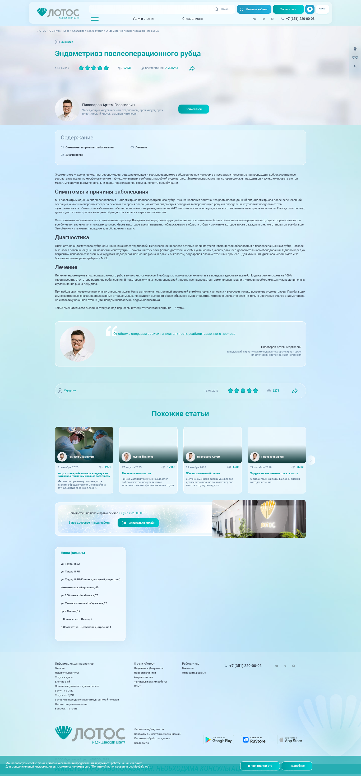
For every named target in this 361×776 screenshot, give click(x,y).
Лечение (141, 147)
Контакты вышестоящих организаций (157, 733)
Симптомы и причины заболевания (90, 147)
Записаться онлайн (142, 523)
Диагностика (74, 155)
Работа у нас (190, 663)
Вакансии (188, 668)
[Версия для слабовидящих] (355, 57)
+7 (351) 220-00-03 (131, 513)
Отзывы (60, 668)
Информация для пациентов (74, 663)
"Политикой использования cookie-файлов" (120, 766)
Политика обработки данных (152, 738)
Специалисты (192, 19)
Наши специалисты (67, 672)
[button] (50, 460)
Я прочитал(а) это (260, 766)
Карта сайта (141, 742)
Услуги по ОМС (64, 690)
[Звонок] (355, 68)
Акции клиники (143, 677)
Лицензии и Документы (149, 668)
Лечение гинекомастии (136, 473)
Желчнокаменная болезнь (203, 473)
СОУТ (137, 686)
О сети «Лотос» (144, 663)
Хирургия (67, 41)
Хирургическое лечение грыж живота (274, 473)
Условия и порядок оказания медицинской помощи (87, 699)
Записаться (288, 9)
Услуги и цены (143, 19)
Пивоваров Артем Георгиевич (108, 105)
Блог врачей (62, 681)
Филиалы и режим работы (150, 681)
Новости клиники (145, 672)
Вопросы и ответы (66, 708)
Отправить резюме (194, 672)
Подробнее (297, 766)
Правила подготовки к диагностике (77, 686)
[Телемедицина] (355, 51)
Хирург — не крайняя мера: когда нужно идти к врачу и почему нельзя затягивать (84, 474)
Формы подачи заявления (71, 704)
